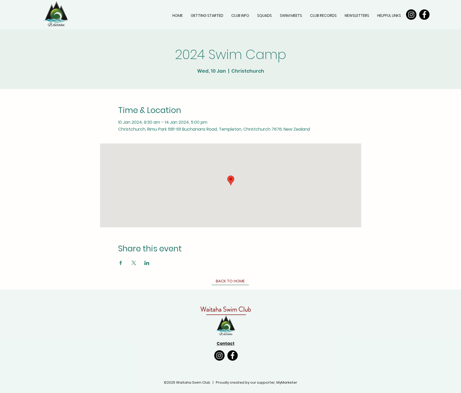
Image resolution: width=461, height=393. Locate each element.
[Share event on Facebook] (120, 263)
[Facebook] (424, 14)
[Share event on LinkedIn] (146, 263)
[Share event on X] (133, 263)
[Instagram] (411, 14)
